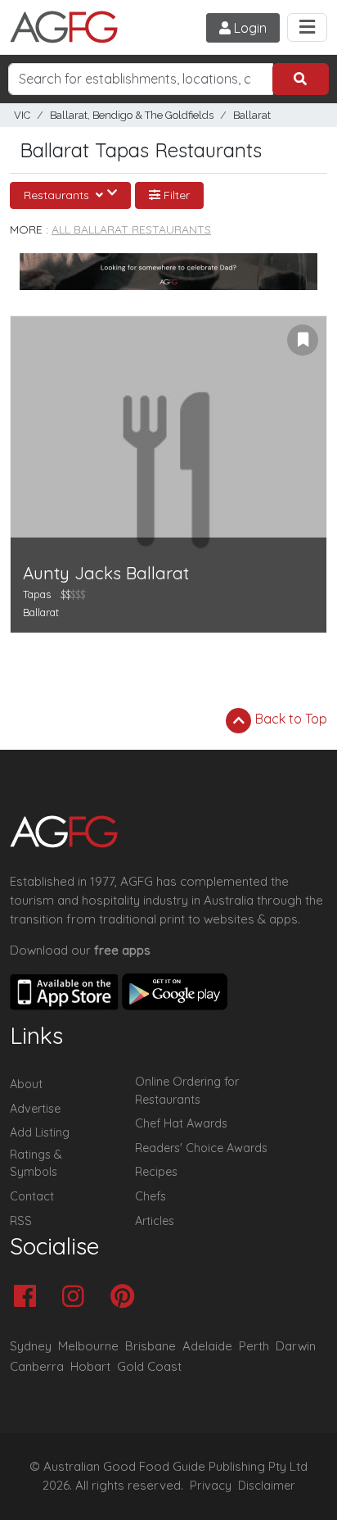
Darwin (296, 1346)
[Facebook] (29, 1297)
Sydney (31, 1346)
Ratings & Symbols (36, 1163)
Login (249, 28)
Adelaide (207, 1346)
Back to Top (289, 718)
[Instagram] (77, 1297)
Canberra (37, 1366)
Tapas (37, 594)
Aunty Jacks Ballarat (106, 573)
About (26, 1084)
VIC (22, 115)
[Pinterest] (126, 1297)
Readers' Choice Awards (201, 1148)
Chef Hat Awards (181, 1123)
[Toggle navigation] (307, 27)
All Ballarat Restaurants (131, 229)
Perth (254, 1346)
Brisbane (150, 1346)
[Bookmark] (302, 340)
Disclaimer (266, 1485)
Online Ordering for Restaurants (187, 1090)
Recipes (156, 1171)
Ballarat (252, 115)
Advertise (35, 1108)
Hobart (90, 1366)
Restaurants (58, 195)
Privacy (210, 1485)
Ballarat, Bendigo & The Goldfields (131, 115)
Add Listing (40, 1132)
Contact (32, 1196)
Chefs (150, 1196)
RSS (21, 1221)
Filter (175, 195)
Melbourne (88, 1346)
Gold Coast (149, 1366)
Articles (154, 1221)
